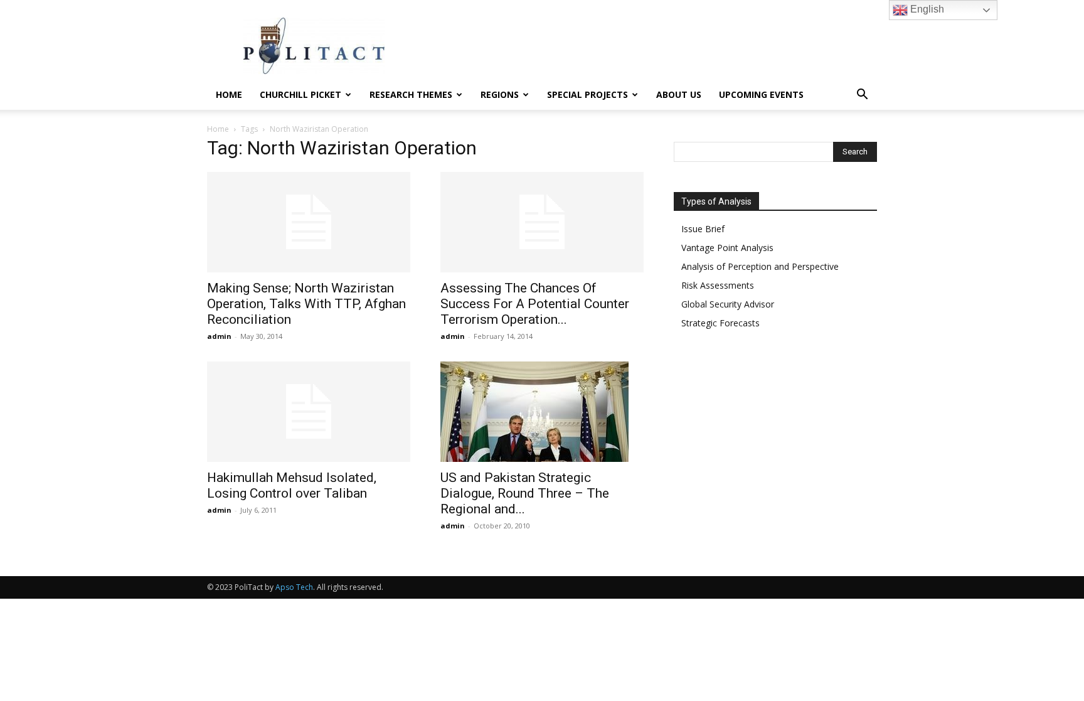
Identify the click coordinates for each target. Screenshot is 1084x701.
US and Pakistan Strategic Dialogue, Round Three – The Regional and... (524, 493)
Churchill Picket (300, 94)
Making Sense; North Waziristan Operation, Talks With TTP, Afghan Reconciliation (306, 304)
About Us (678, 94)
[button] (862, 96)
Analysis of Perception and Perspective (760, 266)
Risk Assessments (717, 285)
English (926, 9)
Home (229, 94)
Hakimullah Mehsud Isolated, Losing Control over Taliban (291, 485)
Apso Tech (294, 587)
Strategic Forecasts (720, 323)
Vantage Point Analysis (727, 248)
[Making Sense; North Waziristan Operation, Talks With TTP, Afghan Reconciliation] (308, 222)
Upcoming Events (761, 94)
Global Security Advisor (727, 304)
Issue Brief (703, 229)
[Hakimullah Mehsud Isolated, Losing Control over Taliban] (308, 411)
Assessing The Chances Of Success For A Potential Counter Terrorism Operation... (534, 304)
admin (219, 336)
